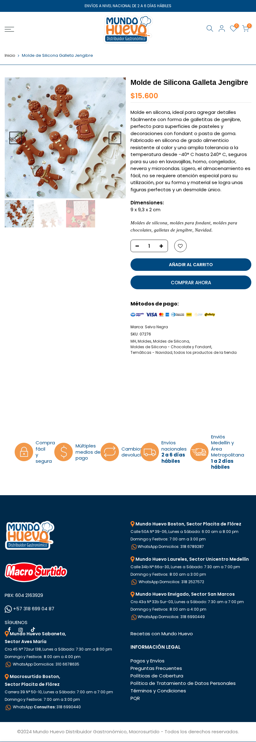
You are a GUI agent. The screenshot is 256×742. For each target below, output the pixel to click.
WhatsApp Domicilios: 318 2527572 (171, 581)
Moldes (144, 341)
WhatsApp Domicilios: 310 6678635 (45, 664)
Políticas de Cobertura (156, 675)
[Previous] (15, 138)
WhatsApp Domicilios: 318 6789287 (171, 546)
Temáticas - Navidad (151, 352)
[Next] (115, 138)
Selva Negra (156, 327)
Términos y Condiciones (158, 690)
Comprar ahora (191, 282)
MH (133, 341)
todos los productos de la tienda (205, 352)
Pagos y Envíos (147, 660)
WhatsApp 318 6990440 (46, 707)
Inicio (10, 55)
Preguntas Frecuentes (156, 668)
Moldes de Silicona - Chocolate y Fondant (170, 346)
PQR (135, 698)
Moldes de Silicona (171, 341)
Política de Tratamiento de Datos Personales (183, 683)
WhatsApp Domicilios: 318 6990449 (171, 616)
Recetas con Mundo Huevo (161, 633)
